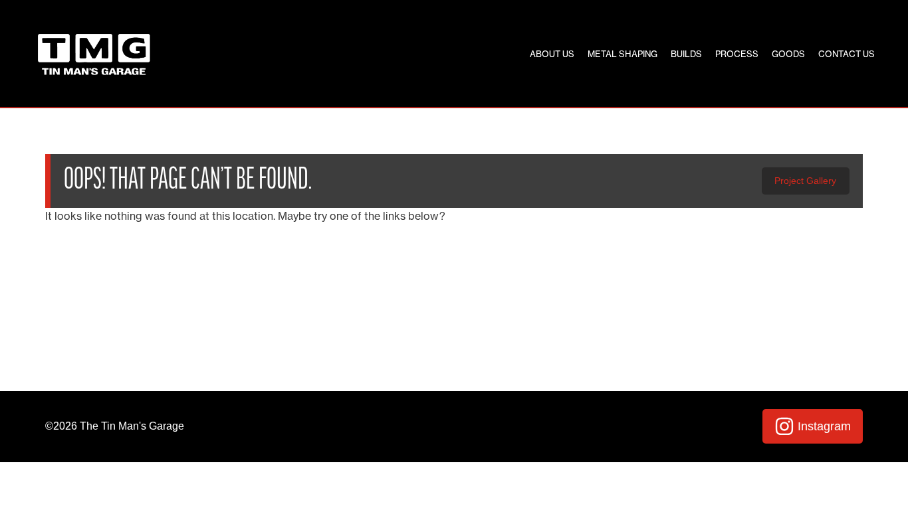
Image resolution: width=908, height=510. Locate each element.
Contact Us (846, 53)
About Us (552, 53)
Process (736, 53)
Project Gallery (805, 180)
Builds (686, 53)
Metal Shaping (622, 53)
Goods (788, 53)
